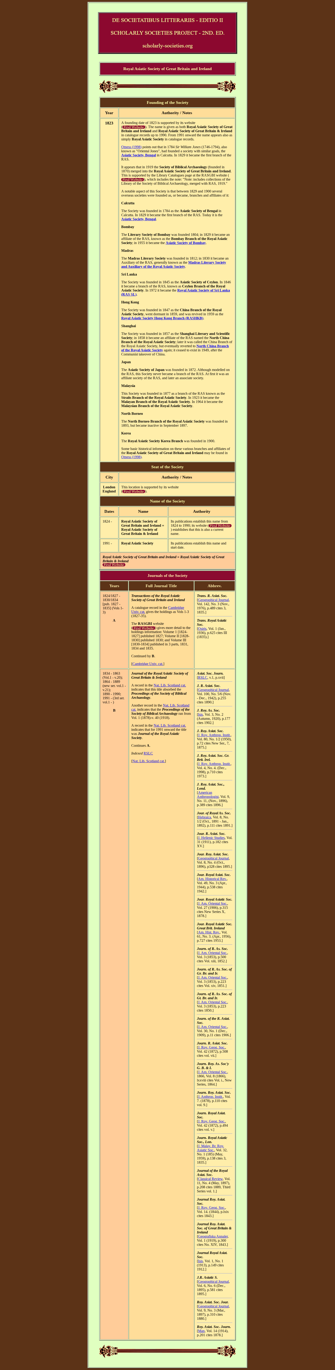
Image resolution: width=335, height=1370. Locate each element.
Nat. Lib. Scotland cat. (170, 685)
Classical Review (210, 1179)
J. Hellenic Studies (211, 838)
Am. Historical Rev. (212, 879)
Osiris (202, 629)
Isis (200, 714)
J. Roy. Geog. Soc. (211, 1047)
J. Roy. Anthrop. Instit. (214, 735)
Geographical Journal (213, 600)
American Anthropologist (208, 795)
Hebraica (204, 817)
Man (201, 1331)
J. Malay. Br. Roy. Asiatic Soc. (210, 1148)
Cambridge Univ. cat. (147, 664)
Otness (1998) (131, 147)
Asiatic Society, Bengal (138, 155)
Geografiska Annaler (213, 1236)
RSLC (148, 753)
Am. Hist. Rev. (209, 932)
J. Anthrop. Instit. (210, 1097)
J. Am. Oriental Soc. (212, 903)
